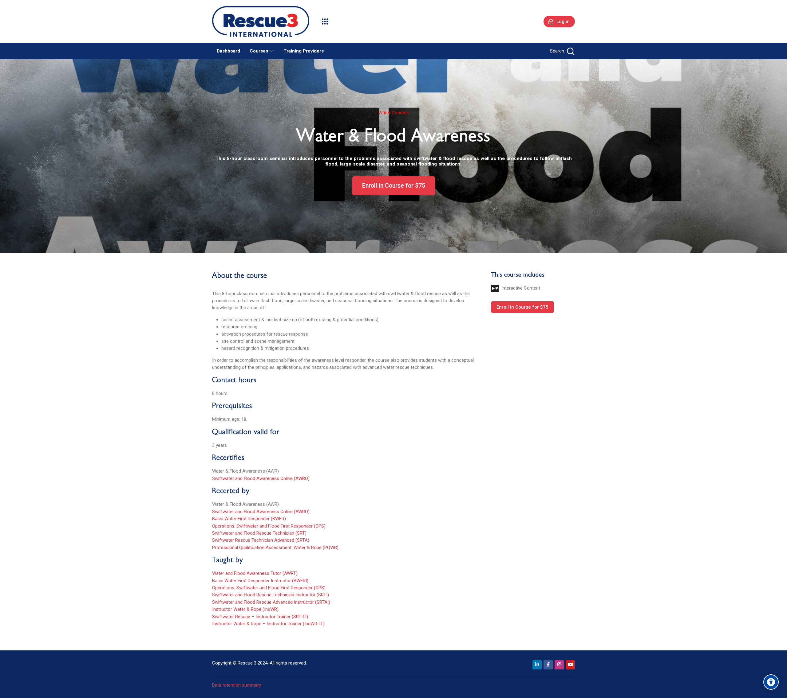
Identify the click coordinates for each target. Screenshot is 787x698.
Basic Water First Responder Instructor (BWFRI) (260, 580)
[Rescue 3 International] (260, 21)
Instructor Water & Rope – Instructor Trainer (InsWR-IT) (268, 623)
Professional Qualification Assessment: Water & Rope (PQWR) (275, 547)
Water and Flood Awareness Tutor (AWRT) (255, 573)
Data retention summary (236, 685)
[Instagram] (559, 664)
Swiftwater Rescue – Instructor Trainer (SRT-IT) (260, 616)
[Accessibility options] (771, 682)
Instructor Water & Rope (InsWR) (245, 609)
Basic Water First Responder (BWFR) (249, 518)
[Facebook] (548, 664)
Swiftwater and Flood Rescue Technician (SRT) (259, 533)
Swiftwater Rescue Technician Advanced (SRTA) (260, 540)
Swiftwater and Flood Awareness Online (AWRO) (261, 478)
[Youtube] (570, 664)
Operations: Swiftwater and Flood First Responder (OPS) (269, 526)
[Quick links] (324, 21)
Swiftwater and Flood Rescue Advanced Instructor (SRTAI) (271, 602)
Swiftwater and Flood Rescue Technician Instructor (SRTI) (270, 595)
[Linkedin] (537, 664)
